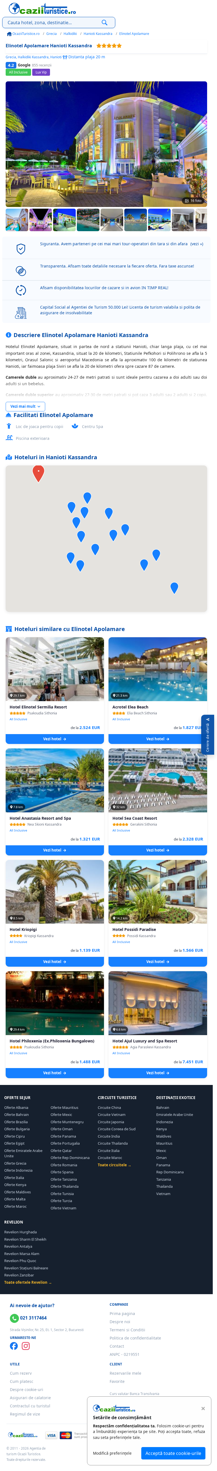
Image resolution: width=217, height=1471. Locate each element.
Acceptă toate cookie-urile (173, 1453)
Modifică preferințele (112, 1453)
